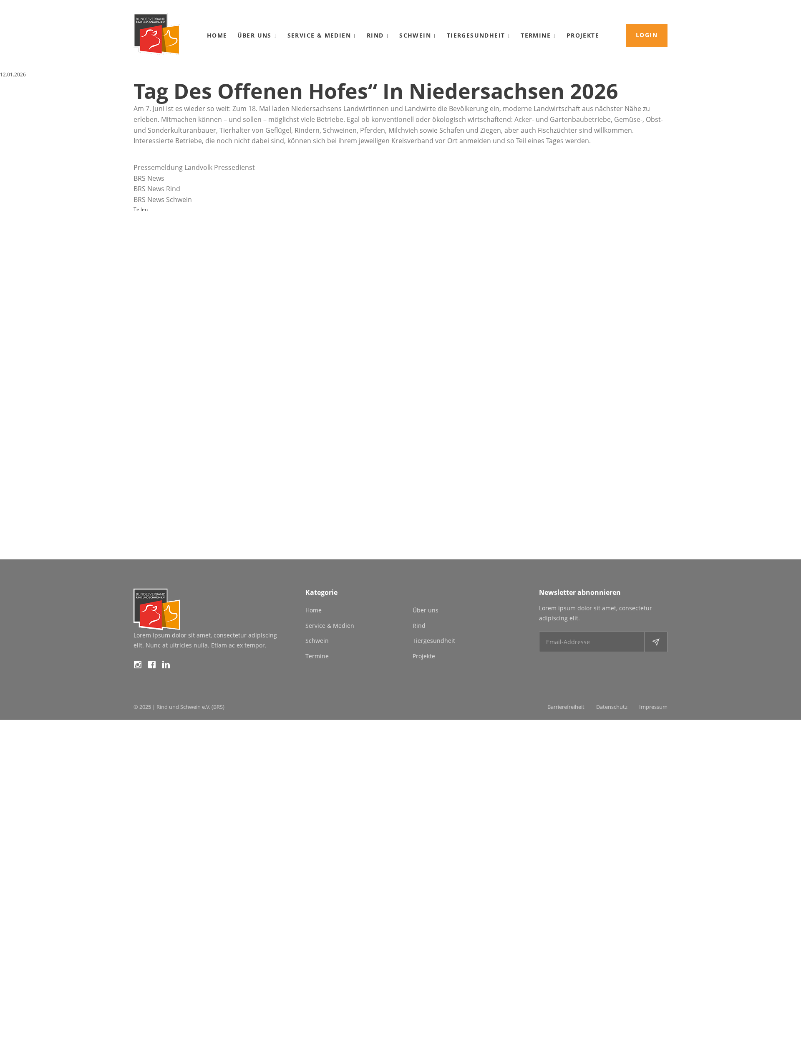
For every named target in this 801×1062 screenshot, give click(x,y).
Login (646, 35)
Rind (378, 35)
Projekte (583, 35)
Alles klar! (20, 1028)
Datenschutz (611, 707)
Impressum (653, 707)
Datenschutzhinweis (23, 1057)
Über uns (257, 35)
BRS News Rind (157, 188)
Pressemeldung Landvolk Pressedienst (194, 167)
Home (217, 35)
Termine (539, 35)
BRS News (149, 178)
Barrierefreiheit (565, 707)
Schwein (418, 35)
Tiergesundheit (479, 35)
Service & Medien (322, 35)
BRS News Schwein (163, 199)
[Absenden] (655, 642)
